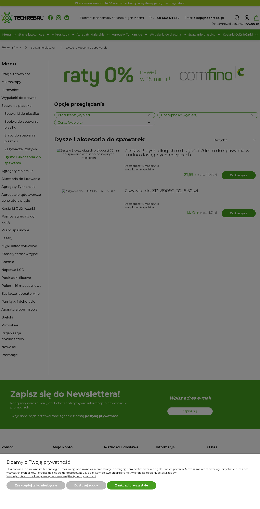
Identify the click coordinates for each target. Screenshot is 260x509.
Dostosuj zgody (86, 485)
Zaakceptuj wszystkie (131, 485)
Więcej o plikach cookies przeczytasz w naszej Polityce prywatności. (51, 476)
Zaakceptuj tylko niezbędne (36, 485)
